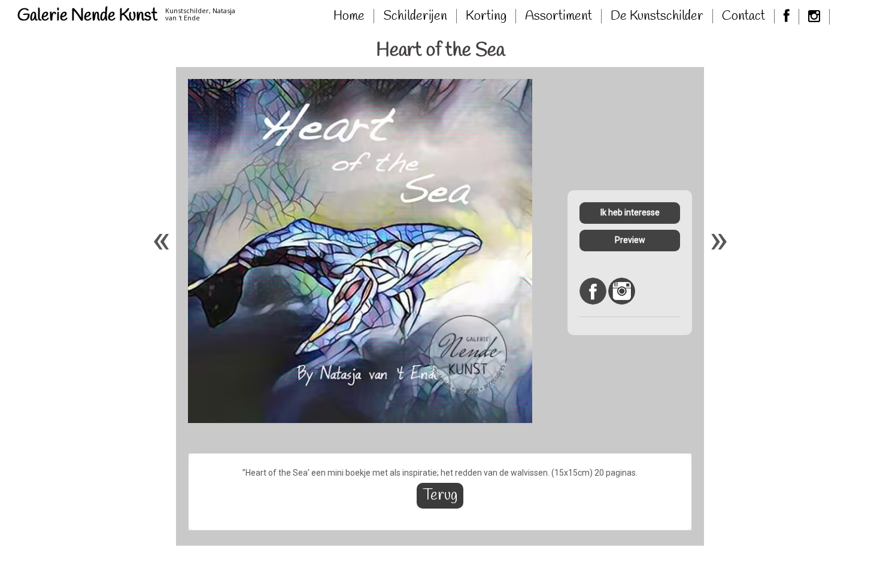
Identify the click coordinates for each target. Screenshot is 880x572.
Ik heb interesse (630, 212)
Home (349, 16)
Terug (440, 496)
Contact (743, 16)
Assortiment (558, 16)
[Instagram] (814, 17)
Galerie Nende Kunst (87, 16)
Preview (630, 240)
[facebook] (787, 17)
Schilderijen (415, 16)
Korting (486, 16)
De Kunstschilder (657, 16)
